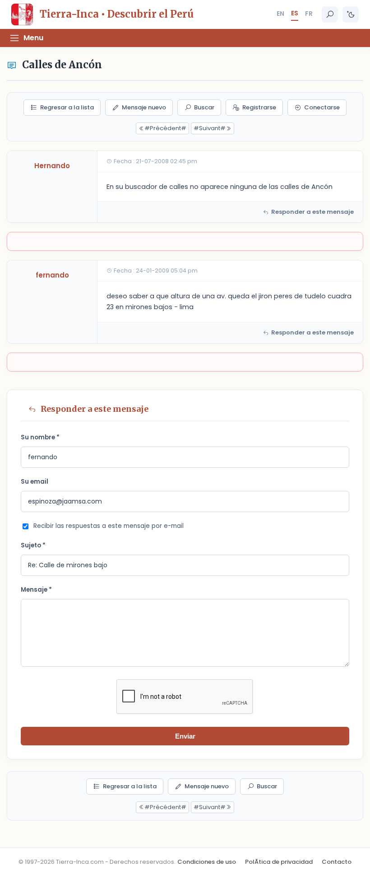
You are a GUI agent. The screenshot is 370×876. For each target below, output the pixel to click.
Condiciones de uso (206, 861)
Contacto (337, 861)
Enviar (185, 736)
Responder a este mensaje (312, 211)
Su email (34, 481)
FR (309, 13)
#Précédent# (165, 128)
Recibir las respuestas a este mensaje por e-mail (108, 526)
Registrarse (259, 107)
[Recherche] (330, 14)
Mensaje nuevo (144, 107)
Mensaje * (36, 589)
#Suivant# (210, 128)
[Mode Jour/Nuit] (350, 14)
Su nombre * (40, 437)
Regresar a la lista (67, 107)
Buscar (204, 107)
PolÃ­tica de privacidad (279, 861)
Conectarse (322, 107)
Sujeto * (33, 545)
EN (280, 13)
